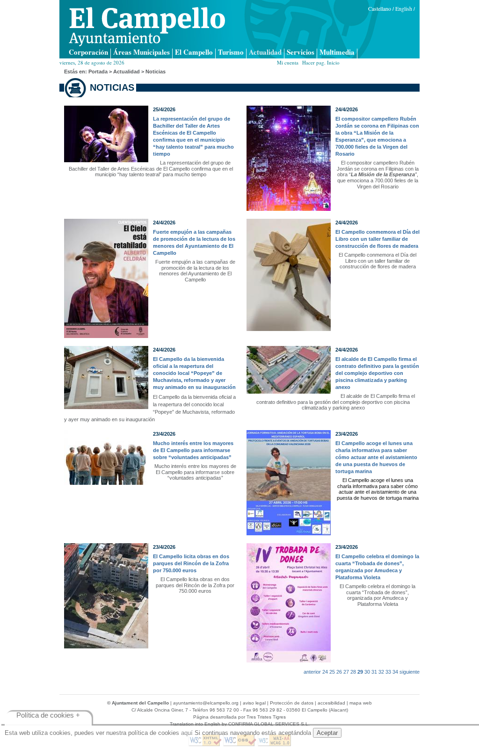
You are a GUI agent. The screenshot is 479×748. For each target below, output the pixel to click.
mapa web (360, 702)
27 (346, 672)
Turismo (231, 53)
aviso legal (254, 702)
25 (332, 672)
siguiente (409, 672)
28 (353, 672)
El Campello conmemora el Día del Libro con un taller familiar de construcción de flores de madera (377, 239)
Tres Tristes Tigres (266, 716)
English (403, 8)
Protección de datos (291, 702)
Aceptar (327, 732)
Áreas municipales (141, 53)
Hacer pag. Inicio (321, 62)
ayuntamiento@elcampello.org (206, 702)
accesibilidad (331, 702)
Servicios (300, 53)
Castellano (379, 8)
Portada (98, 71)
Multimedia (337, 53)
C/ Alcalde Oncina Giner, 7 (159, 709)
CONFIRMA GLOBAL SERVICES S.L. (269, 723)
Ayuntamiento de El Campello (147, 26)
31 (374, 672)
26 (339, 672)
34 (395, 672)
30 (367, 672)
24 (325, 672)
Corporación (88, 53)
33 (388, 672)
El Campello (194, 53)
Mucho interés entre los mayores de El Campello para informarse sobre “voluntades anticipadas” (193, 450)
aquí (187, 732)
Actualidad (265, 53)
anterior (312, 672)
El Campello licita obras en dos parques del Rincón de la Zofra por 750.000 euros (191, 563)
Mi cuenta (287, 62)
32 (381, 672)
